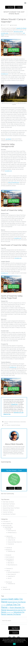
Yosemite (6, 423)
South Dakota (9, 559)
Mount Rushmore (12, 564)
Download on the (11, 7)
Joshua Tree (11, 540)
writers (12, 612)
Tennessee (8, 568)
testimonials (8, 612)
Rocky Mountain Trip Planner (9, 514)
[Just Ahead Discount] (11, 55)
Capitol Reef (10, 576)
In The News (5, 521)
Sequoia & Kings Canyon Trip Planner (11, 508)
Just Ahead (7, 3)
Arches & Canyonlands (13, 572)
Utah (7, 570)
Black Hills (10, 562)
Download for (20, 7)
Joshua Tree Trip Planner (8, 506)
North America (17, 421)
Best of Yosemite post (13, 182)
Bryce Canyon (11, 574)
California (11, 421)
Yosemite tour (14, 404)
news (9, 607)
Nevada (8, 555)
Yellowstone (10, 551)
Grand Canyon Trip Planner (9, 504)
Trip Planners (6, 589)
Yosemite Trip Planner (21, 28)
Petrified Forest (11, 532)
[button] (25, 3)
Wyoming (8, 582)
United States (23, 421)
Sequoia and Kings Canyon (14, 542)
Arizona (8, 529)
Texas (4, 587)
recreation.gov (4, 73)
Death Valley (10, 538)
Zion (9, 578)
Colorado (8, 547)
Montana (8, 549)
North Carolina (9, 557)
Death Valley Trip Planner (8, 501)
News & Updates (6, 523)
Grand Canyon (11, 530)
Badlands (10, 560)
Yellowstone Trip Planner (8, 510)
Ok (14, 644)
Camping (8, 425)
